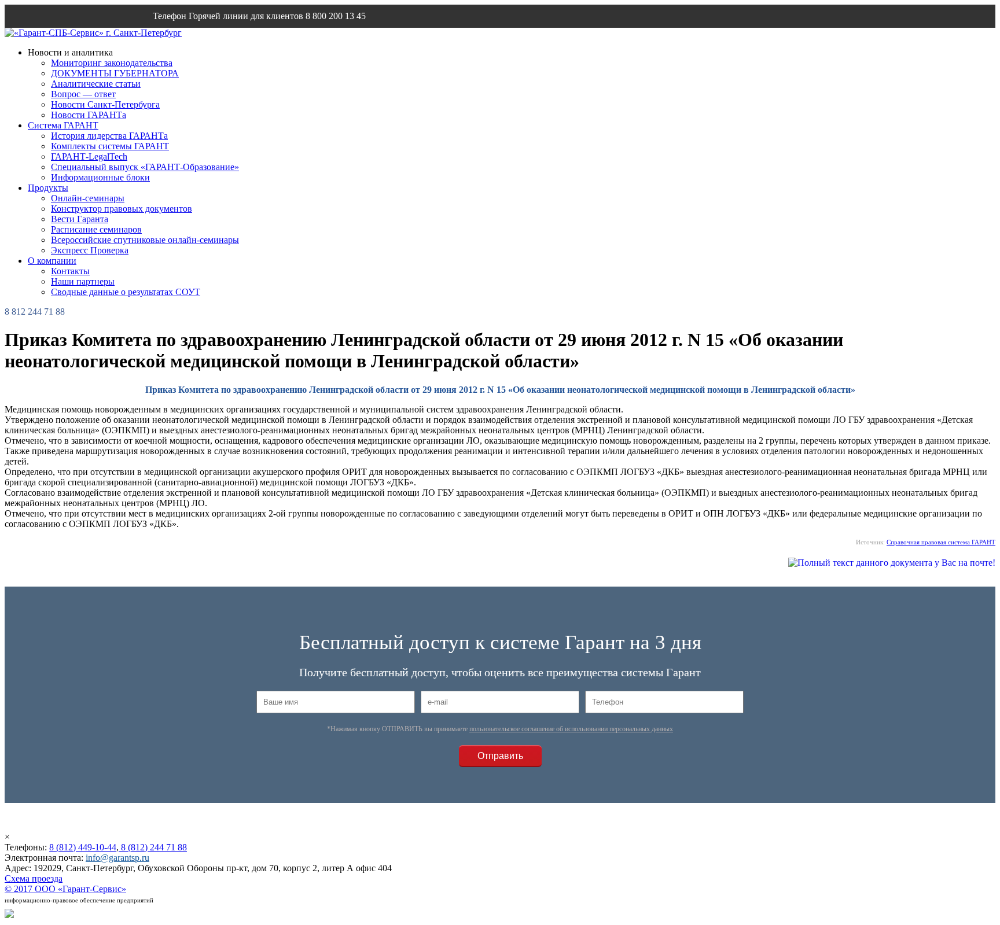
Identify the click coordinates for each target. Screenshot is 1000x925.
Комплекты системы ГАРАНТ (110, 146)
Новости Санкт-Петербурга (105, 104)
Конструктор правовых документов (121, 208)
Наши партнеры (83, 281)
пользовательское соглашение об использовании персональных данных (571, 729)
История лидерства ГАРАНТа (109, 136)
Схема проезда (33, 878)
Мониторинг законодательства (111, 63)
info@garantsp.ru (208, 39)
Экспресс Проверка (89, 250)
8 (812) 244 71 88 (153, 847)
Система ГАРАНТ (63, 125)
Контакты (70, 271)
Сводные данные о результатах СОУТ (125, 292)
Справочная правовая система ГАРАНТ (941, 542)
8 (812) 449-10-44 (82, 847)
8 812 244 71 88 (35, 311)
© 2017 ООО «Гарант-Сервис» (65, 889)
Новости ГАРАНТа (88, 115)
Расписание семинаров (96, 229)
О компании (52, 261)
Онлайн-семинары (87, 198)
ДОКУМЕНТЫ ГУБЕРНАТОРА (115, 73)
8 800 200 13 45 (336, 16)
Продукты (48, 188)
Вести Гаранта (79, 219)
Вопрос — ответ (83, 94)
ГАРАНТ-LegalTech (89, 156)
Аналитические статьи (96, 84)
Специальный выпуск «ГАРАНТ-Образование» (145, 167)
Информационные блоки (100, 177)
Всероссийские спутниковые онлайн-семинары (145, 240)
